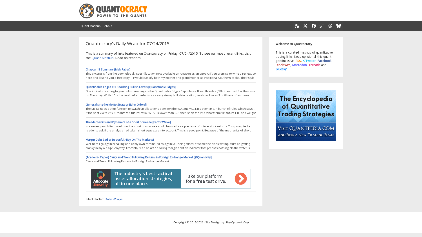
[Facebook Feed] (314, 26)
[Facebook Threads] (330, 26)
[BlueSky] (339, 26)
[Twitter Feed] (305, 26)
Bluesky (281, 69)
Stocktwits (283, 65)
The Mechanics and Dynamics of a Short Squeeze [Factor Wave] (128, 122)
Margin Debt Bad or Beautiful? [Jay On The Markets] (120, 140)
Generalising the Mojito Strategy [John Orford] (116, 104)
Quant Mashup (103, 58)
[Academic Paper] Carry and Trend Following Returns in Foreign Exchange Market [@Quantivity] (149, 157)
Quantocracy (118, 11)
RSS (298, 61)
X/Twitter (309, 61)
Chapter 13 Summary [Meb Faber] (108, 69)
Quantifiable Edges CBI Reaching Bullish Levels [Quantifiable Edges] (131, 87)
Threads (314, 65)
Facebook (324, 61)
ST (322, 25)
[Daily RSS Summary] (297, 26)
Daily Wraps (114, 199)
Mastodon (299, 65)
